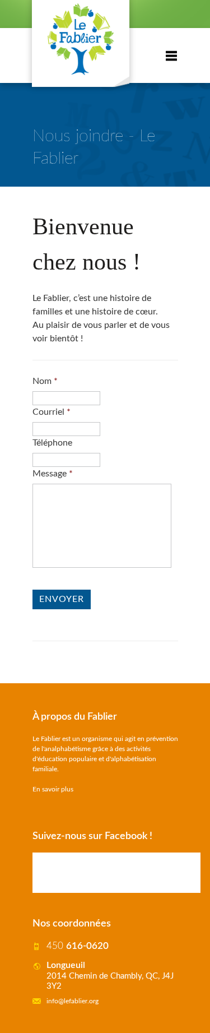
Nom (45, 381)
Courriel (51, 411)
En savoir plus (52, 789)
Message (52, 473)
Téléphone (52, 442)
